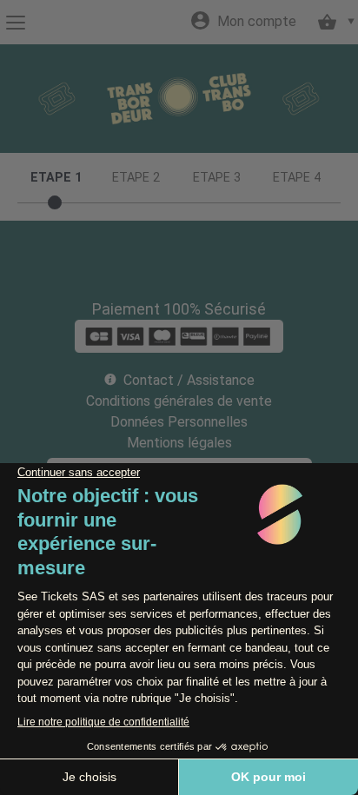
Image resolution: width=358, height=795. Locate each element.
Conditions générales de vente (179, 401)
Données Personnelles (179, 422)
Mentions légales (179, 442)
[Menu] (15, 22)
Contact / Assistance (189, 380)
